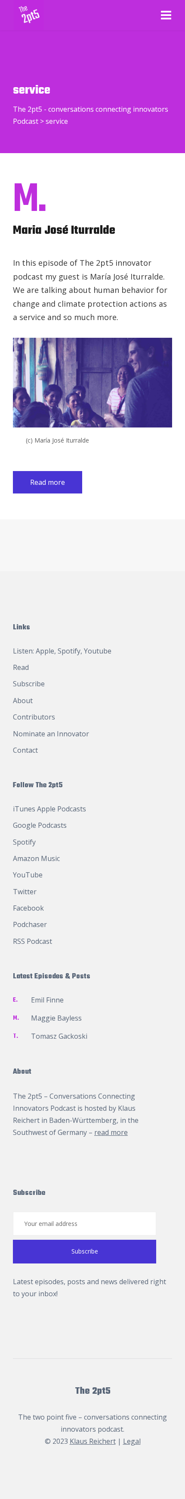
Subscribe (29, 683)
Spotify (69, 651)
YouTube (28, 875)
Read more (47, 482)
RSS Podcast (32, 941)
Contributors (34, 717)
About (23, 700)
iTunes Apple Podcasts (49, 809)
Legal (132, 1441)
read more (111, 1132)
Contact (25, 750)
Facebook (28, 908)
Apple (45, 651)
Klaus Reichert (93, 1441)
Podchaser (30, 924)
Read (21, 667)
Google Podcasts (40, 825)
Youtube (97, 651)
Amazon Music (36, 858)
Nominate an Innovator (51, 734)
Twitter (25, 891)
